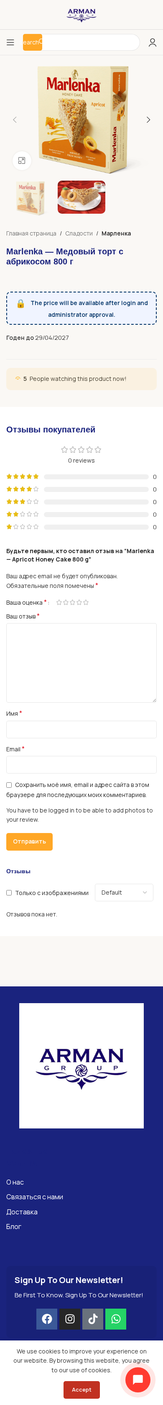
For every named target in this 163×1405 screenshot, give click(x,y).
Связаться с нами (34, 1196)
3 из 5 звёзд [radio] (72, 602)
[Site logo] (81, 14)
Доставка (22, 1211)
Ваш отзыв (23, 616)
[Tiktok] (92, 1319)
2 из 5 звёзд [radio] (65, 602)
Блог (13, 1226)
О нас (15, 1182)
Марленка (116, 233)
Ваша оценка (26, 602)
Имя (14, 713)
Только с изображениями (52, 893)
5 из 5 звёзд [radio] (85, 602)
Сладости (79, 233)
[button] (14, 119)
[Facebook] (46, 1319)
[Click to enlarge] (22, 160)
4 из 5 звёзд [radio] (79, 602)
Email (15, 749)
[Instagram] (69, 1319)
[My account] (152, 42)
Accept (82, 1389)
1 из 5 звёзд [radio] (59, 602)
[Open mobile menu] (10, 42)
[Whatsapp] (115, 1319)
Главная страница (31, 233)
